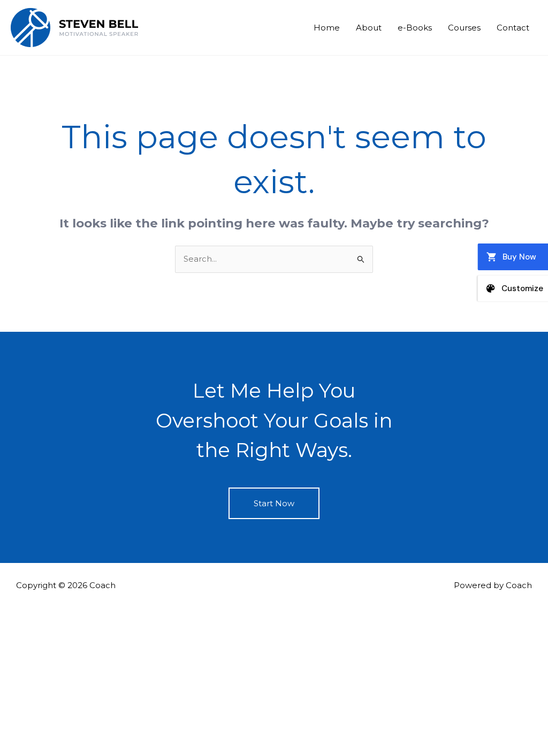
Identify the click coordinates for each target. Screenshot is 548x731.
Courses (464, 27)
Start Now (274, 503)
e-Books (415, 27)
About (369, 27)
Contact (513, 27)
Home (327, 27)
